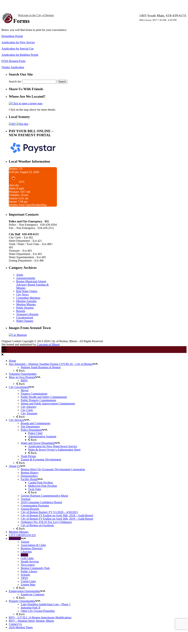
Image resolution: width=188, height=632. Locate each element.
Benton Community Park (35, 568)
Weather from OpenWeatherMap (28, 204)
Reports (20, 311)
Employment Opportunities (24, 591)
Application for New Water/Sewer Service (52, 446)
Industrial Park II (30, 607)
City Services (16, 420)
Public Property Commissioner (38, 400)
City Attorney (29, 406)
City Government (19, 387)
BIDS (24, 380)
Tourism (25, 499)
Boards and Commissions (35, 423)
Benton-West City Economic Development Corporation (53, 469)
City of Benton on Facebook (37, 525)
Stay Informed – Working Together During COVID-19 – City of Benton (51, 364)
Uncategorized (24, 317)
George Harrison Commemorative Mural (44, 495)
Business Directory (32, 548)
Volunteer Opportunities (23, 373)
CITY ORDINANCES (22, 535)
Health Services (30, 561)
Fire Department (30, 426)
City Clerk (27, 410)
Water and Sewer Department (38, 443)
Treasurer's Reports (27, 314)
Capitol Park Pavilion (40, 482)
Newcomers (28, 564)
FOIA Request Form (13, 61)
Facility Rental (29, 479)
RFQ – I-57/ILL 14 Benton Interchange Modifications (40, 617)
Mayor (24, 390)
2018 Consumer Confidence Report (41, 502)
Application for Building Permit (19, 54)
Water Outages (24, 320)
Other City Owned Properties (38, 610)
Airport (25, 541)
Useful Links (28, 581)
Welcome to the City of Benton (36, 15)
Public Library (29, 571)
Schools (25, 574)
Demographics (29, 475)
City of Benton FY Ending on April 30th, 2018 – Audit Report (57, 515)
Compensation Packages (35, 505)
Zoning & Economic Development (41, 459)
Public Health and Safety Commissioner (44, 396)
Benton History (30, 472)
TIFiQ (24, 578)
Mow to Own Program (22, 377)
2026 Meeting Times (21, 627)
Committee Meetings (28, 297)
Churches (26, 551)
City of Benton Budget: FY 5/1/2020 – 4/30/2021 (49, 512)
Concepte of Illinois (48, 344)
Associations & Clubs (33, 545)
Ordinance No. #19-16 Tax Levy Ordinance (46, 522)
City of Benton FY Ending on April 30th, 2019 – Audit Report (57, 518)
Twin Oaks (34, 489)
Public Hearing (25, 307)
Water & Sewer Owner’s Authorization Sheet (54, 449)
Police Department (31, 429)
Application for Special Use (17, 48)
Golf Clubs (27, 558)
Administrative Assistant (42, 436)
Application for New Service (18, 42)
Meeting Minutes (26, 304)
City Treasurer (29, 413)
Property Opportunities (22, 601)
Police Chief (35, 433)
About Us (14, 466)
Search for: (15, 81)
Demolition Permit (12, 36)
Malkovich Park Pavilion (42, 485)
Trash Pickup (28, 456)
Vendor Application (12, 67)
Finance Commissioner (34, 393)
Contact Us (15, 624)
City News (22, 294)
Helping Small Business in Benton (41, 367)
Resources (15, 538)
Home (12, 360)
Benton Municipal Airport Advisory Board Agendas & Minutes (32, 284)
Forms (24, 554)
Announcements (25, 278)
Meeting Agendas (26, 301)
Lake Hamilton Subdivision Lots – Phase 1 (45, 604)
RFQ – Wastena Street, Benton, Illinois (31, 620)
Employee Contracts (32, 594)
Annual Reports (30, 508)
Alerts (19, 274)
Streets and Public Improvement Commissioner (48, 403)
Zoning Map (28, 584)
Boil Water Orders (26, 291)
